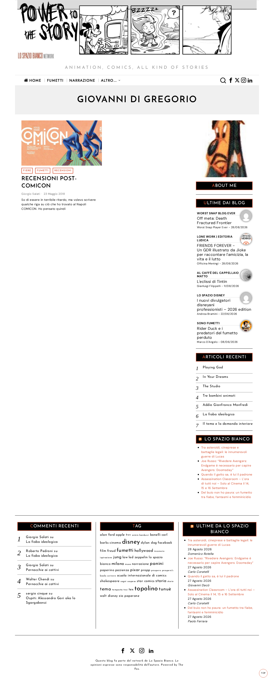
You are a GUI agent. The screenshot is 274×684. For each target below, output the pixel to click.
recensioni (62, 171)
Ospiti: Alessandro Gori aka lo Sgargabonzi (50, 600)
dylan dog (149, 542)
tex (131, 589)
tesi (126, 590)
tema (105, 589)
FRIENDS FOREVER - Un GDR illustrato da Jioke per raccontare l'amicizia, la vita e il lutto (222, 252)
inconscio (159, 551)
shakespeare (110, 581)
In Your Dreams (215, 377)
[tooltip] (230, 80)
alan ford (107, 535)
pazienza (122, 570)
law (125, 557)
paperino (107, 570)
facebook (165, 542)
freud (111, 551)
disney (131, 542)
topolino (146, 589)
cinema (115, 542)
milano (118, 564)
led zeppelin (138, 557)
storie (170, 581)
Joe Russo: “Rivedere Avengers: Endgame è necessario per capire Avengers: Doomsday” (226, 465)
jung (117, 557)
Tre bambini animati (219, 396)
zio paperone (129, 596)
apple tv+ (123, 535)
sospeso (131, 581)
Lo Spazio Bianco (227, 439)
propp (145, 570)
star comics (146, 581)
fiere (27, 171)
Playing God (213, 367)
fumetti (43, 171)
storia (160, 581)
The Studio (211, 386)
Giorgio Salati (30, 194)
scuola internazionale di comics (142, 575)
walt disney (109, 596)
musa (128, 564)
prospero (156, 570)
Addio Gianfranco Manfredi (225, 405)
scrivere (111, 576)
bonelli (155, 535)
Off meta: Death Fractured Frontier (214, 220)
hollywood (143, 551)
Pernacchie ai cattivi (42, 570)
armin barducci (140, 535)
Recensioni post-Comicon (49, 182)
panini (156, 563)
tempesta (117, 590)
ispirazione (106, 557)
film (103, 551)
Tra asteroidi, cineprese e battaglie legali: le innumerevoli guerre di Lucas (224, 452)
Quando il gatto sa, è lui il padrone (226, 474)
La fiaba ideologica (219, 414)
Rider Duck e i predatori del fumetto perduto (217, 333)
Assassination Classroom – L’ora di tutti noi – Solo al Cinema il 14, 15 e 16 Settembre (225, 483)
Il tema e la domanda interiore (228, 424)
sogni (124, 581)
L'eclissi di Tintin (212, 281)
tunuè (165, 589)
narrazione (140, 564)
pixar (135, 570)
